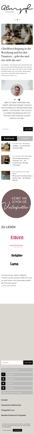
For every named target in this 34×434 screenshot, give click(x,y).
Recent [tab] (25, 138)
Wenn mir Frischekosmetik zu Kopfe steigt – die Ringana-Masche (23, 178)
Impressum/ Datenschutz (11, 405)
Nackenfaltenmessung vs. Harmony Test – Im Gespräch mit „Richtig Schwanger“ (21, 161)
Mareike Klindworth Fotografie (13, 415)
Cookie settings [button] (7, 430)
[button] (17, 19)
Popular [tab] (10, 138)
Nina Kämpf (26, 143)
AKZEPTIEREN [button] (17, 430)
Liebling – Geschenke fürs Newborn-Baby (21, 147)
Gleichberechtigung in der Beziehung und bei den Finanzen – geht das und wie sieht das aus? (16, 54)
